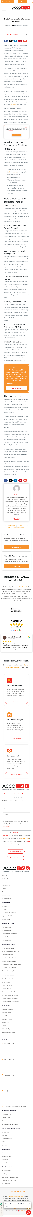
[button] (31, 1)
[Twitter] (15, 1191)
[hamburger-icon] (4, 9)
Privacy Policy (6, 826)
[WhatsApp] (21, 1191)
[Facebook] (9, 1191)
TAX (26, 25)
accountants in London (21, 587)
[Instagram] (12, 1191)
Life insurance (12, 172)
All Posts (16, 518)
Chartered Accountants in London (16, 1196)
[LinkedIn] (18, 1191)
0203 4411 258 (24, 838)
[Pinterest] (24, 1191)
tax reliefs (13, 104)
